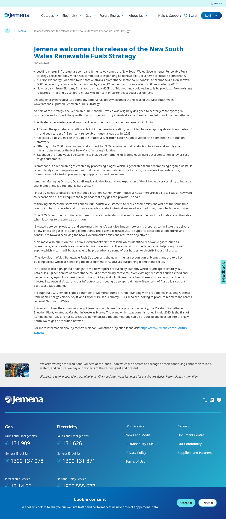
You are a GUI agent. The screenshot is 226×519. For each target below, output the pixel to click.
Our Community (190, 444)
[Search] (186, 15)
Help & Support (169, 15)
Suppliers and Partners (195, 452)
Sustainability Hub (139, 444)
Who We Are (135, 426)
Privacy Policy (136, 452)
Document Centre (191, 435)
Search (193, 15)
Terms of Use (135, 461)
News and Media (138, 435)
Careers (183, 426)
